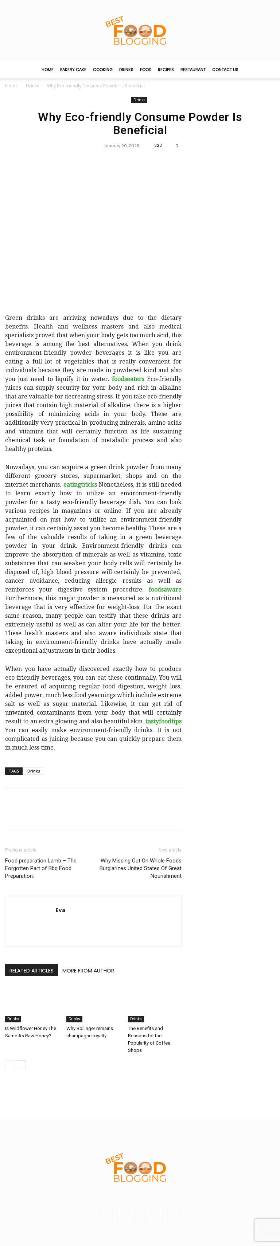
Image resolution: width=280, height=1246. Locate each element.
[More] (156, 162)
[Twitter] (139, 162)
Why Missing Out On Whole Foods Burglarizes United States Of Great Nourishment (141, 868)
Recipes (166, 69)
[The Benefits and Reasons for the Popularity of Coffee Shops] (155, 1004)
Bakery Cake (73, 69)
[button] (266, 70)
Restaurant (193, 69)
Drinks (126, 69)
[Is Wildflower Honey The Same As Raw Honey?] (32, 1004)
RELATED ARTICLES (31, 970)
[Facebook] (123, 162)
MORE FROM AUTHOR (88, 970)
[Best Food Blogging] (140, 30)
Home (48, 69)
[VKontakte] (157, 1215)
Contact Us (225, 69)
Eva (60, 909)
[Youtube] (173, 1215)
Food (145, 69)
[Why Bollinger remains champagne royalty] (93, 1004)
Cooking (103, 69)
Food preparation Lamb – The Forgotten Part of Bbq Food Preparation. (41, 868)
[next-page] (21, 1064)
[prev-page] (9, 1064)
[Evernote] (106, 1215)
